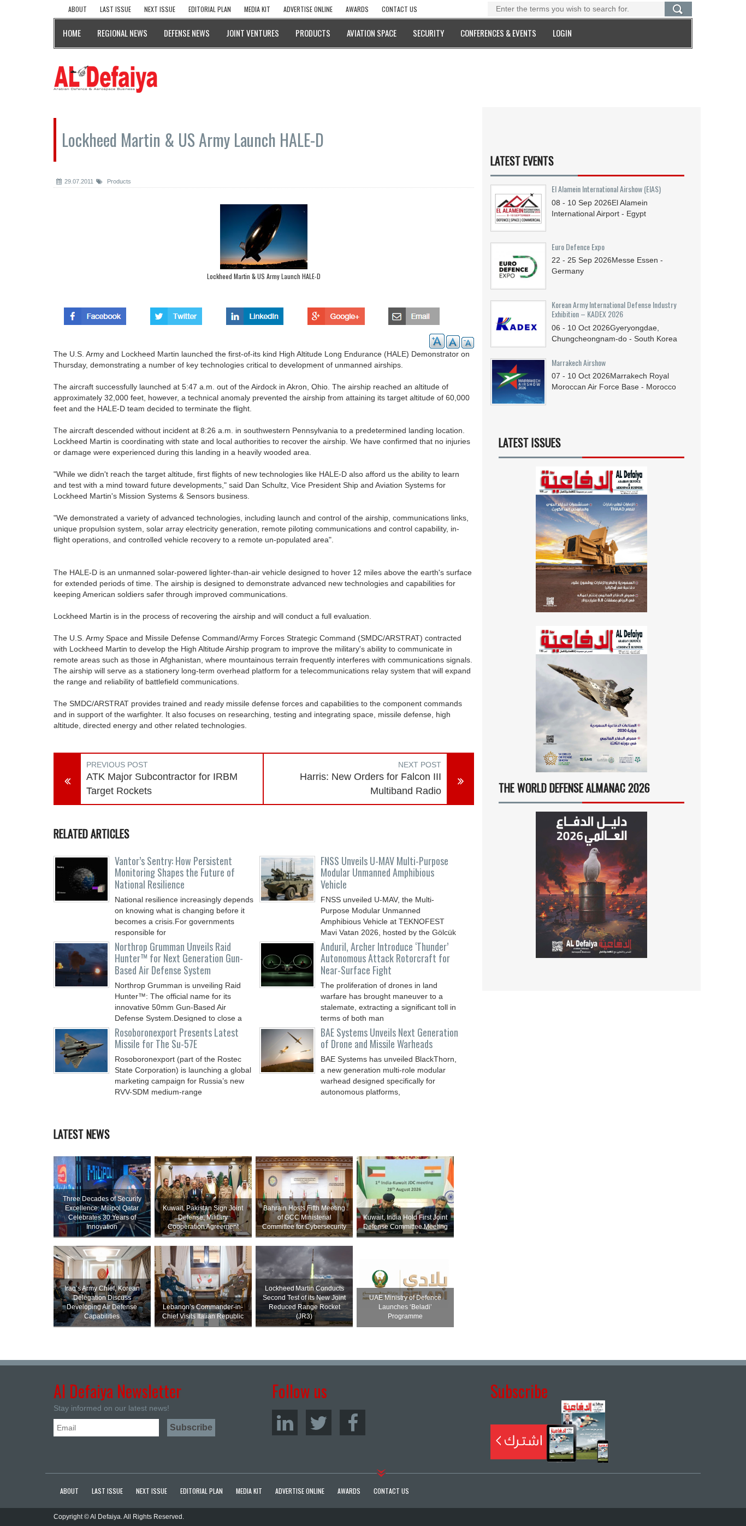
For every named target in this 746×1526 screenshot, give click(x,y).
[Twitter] (318, 1422)
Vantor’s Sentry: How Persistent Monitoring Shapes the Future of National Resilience (175, 873)
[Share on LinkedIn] (254, 313)
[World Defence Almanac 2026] (591, 885)
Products (118, 181)
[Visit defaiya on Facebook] (95, 313)
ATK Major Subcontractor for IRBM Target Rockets (162, 783)
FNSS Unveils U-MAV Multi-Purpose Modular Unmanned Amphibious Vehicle (384, 873)
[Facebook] (352, 1422)
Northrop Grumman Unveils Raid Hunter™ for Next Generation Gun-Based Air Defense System (179, 958)
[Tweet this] (176, 313)
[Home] (105, 78)
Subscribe (549, 1431)
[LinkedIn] (285, 1422)
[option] (264, 245)
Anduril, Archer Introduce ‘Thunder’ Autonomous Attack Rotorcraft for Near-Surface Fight (385, 958)
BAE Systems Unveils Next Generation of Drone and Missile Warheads (389, 1038)
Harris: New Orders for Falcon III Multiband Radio (370, 783)
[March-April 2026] (591, 543)
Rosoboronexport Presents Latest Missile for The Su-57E (177, 1038)
